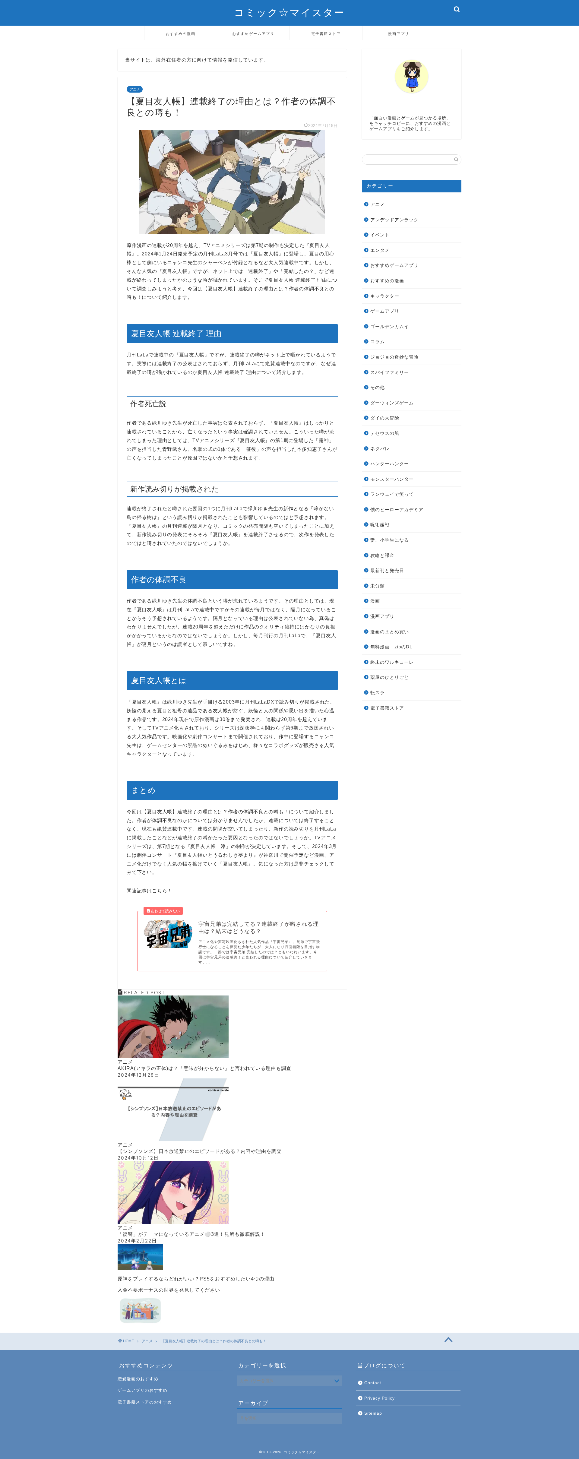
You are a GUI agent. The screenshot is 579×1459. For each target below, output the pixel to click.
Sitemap (373, 1413)
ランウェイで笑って (392, 494)
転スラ (377, 692)
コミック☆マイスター (289, 12)
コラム (377, 341)
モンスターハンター (392, 479)
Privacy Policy (379, 1398)
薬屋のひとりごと (389, 677)
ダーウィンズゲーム (392, 402)
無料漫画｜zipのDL (391, 646)
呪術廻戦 (380, 524)
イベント (380, 234)
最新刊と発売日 (387, 570)
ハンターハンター (389, 463)
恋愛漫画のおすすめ (138, 1379)
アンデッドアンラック (394, 219)
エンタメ (380, 250)
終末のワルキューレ (392, 662)
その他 (377, 387)
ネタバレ (380, 448)
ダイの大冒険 (384, 417)
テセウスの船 (384, 433)
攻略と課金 (382, 555)
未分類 (377, 585)
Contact (372, 1383)
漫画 (375, 600)
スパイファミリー (389, 372)
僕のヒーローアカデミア (396, 509)
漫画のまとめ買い (389, 631)
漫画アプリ (398, 33)
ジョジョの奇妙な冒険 (394, 356)
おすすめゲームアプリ (253, 33)
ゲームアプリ (384, 311)
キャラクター (384, 296)
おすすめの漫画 (180, 33)
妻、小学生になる (389, 540)
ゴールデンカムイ (389, 326)
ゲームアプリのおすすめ (142, 1390)
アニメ (135, 89)
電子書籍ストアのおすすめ (145, 1402)
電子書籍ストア (326, 33)
